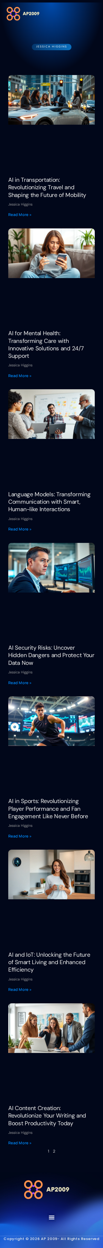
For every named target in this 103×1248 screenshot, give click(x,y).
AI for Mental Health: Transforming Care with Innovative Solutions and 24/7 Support (45, 344)
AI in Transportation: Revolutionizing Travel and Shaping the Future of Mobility (47, 187)
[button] (92, 13)
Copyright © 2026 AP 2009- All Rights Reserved (52, 1238)
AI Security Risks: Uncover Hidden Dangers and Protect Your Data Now (51, 655)
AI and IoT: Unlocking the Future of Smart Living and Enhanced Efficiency (49, 962)
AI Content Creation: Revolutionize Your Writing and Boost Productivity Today (47, 1115)
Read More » (20, 214)
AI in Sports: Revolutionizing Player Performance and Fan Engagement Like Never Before (48, 808)
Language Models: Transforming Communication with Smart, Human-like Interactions (49, 501)
